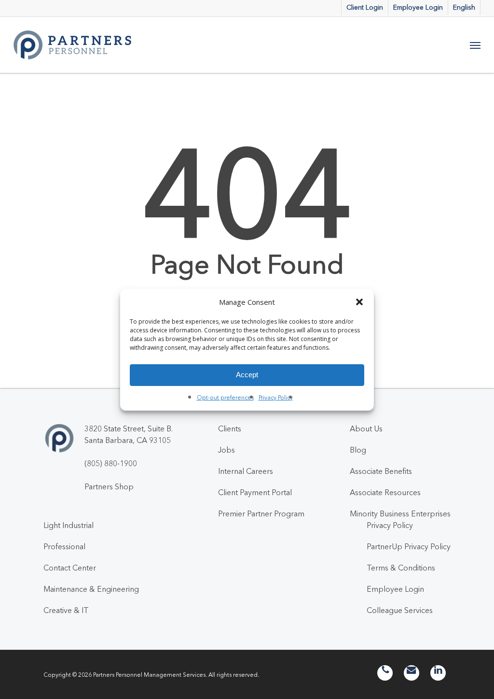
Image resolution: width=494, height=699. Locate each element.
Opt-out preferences (225, 397)
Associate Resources (385, 492)
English (464, 7)
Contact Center (69, 567)
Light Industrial (68, 525)
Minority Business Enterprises (400, 513)
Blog (358, 450)
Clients (229, 428)
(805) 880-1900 (110, 463)
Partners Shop (109, 486)
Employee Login (395, 589)
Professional (64, 546)
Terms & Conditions (401, 567)
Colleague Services (400, 610)
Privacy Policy (276, 397)
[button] (359, 302)
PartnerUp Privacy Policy (409, 546)
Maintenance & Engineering (91, 589)
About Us (366, 428)
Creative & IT (66, 610)
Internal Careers (245, 471)
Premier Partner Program (261, 513)
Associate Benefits (381, 471)
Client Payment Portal (255, 492)
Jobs (226, 450)
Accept (247, 375)
